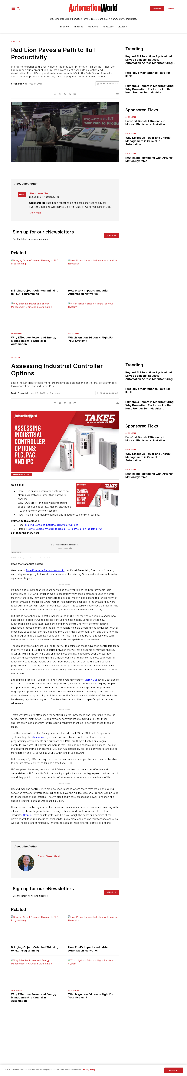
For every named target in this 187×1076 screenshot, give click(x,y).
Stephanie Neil (19, 83)
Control (15, 41)
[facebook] (55, 93)
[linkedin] (60, 93)
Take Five (15, 357)
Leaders (122, 27)
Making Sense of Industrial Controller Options (51, 524)
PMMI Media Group (17, 558)
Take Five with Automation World (45, 570)
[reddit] (69, 93)
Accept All (173, 1070)
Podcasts (108, 27)
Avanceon (38, 737)
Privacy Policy (89, 1069)
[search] (18, 9)
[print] (117, 93)
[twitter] (65, 93)
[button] (13, 9)
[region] (93, 1070)
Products (92, 27)
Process (78, 27)
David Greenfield (20, 393)
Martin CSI (90, 679)
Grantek (27, 815)
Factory (65, 27)
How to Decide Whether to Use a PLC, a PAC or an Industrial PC (64, 528)
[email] (74, 93)
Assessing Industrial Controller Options (39, 558)
